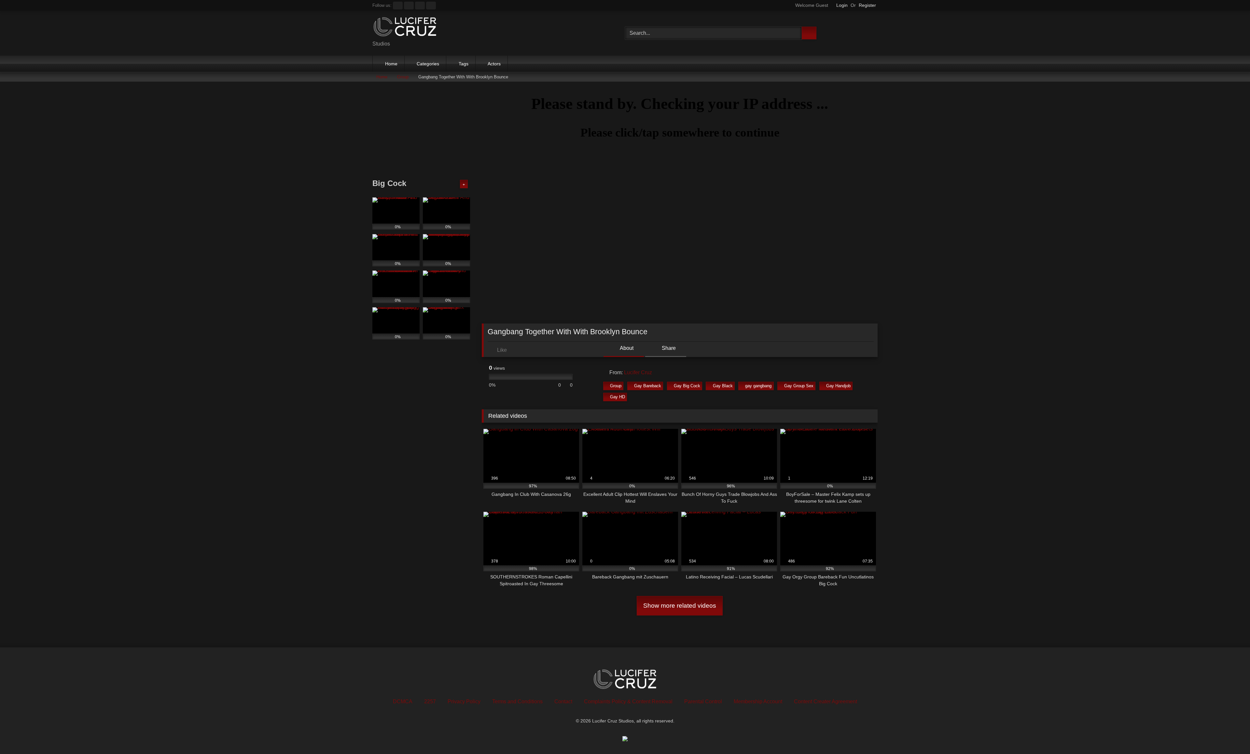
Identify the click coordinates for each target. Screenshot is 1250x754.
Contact (563, 701)
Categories (428, 63)
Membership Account (758, 701)
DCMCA (402, 701)
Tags (463, 63)
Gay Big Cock (687, 385)
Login (842, 5)
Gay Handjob (838, 385)
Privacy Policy (464, 701)
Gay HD (617, 396)
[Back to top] (1230, 734)
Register (867, 5)
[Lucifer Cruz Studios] (405, 28)
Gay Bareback (647, 385)
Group (403, 76)
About (626, 348)
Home (391, 63)
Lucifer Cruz (638, 372)
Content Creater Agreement (825, 701)
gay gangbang (758, 385)
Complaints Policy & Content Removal (628, 701)
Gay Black (723, 385)
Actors (494, 63)
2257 (430, 701)
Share (668, 348)
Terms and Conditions (517, 701)
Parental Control (703, 701)
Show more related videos (679, 605)
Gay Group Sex (798, 385)
